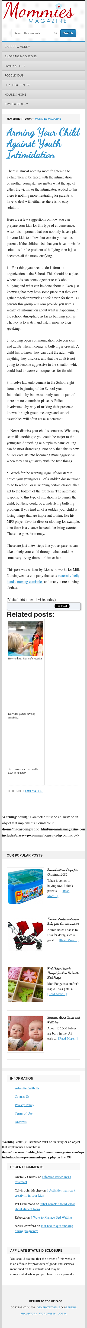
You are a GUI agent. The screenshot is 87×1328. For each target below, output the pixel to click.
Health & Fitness (17, 85)
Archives (20, 1121)
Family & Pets (15, 66)
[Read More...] (68, 940)
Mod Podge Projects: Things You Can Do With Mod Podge (63, 972)
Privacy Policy (24, 1105)
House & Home (15, 94)
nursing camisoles (30, 581)
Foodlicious (14, 75)
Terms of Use (23, 1113)
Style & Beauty (16, 104)
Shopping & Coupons (21, 56)
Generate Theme (48, 1307)
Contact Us (22, 1096)
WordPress (47, 1313)
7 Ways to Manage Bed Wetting (51, 1217)
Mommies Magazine (48, 118)
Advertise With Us (27, 1088)
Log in (62, 1313)
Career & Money (17, 47)
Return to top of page (45, 1301)
